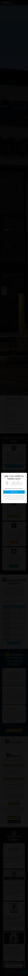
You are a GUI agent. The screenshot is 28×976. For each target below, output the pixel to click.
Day (14, 482)
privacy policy (22, 495)
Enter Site (14, 492)
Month (7, 482)
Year (18, 482)
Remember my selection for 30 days (14, 488)
